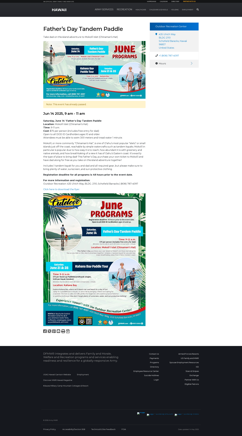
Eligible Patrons (192, 384)
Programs (154, 362)
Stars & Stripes (192, 371)
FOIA (124, 429)
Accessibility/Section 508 (73, 429)
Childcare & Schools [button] (158, 10)
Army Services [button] (104, 9)
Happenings (151, 1)
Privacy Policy (49, 429)
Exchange (194, 375)
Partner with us (189, 1)
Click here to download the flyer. (61, 189)
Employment (83, 375)
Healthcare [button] (141, 10)
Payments (154, 358)
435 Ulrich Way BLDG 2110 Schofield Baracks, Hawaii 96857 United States (173, 41)
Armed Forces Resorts (188, 354)
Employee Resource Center (146, 371)
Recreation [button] (124, 9)
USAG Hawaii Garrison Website (57, 375)
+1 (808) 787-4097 (169, 55)
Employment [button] (187, 10)
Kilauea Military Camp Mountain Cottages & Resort (65, 386)
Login (156, 380)
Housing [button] (175, 10)
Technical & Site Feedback (103, 429)
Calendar (163, 1)
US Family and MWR (190, 358)
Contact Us (154, 354)
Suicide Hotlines (151, 375)
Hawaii (59, 10)
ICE (197, 367)
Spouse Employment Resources (184, 362)
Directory (175, 1)
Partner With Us (192, 380)
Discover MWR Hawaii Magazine (57, 380)
